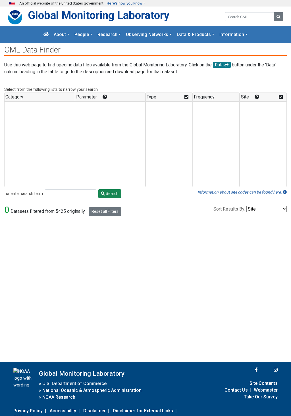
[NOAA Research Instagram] (268, 370)
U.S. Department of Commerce (74, 383)
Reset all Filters (105, 211)
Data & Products (194, 34)
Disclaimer (94, 410)
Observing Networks (147, 34)
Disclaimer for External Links (143, 410)
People (81, 34)
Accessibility (63, 410)
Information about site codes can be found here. (240, 192)
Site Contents (264, 383)
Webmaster (266, 390)
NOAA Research (58, 397)
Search (112, 193)
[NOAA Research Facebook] (248, 370)
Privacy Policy (28, 410)
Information (231, 34)
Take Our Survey (261, 397)
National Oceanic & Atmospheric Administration (92, 390)
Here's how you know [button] (124, 3)
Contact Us (236, 390)
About (60, 34)
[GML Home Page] (46, 34)
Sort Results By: (229, 209)
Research (107, 34)
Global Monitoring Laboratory (98, 15)
